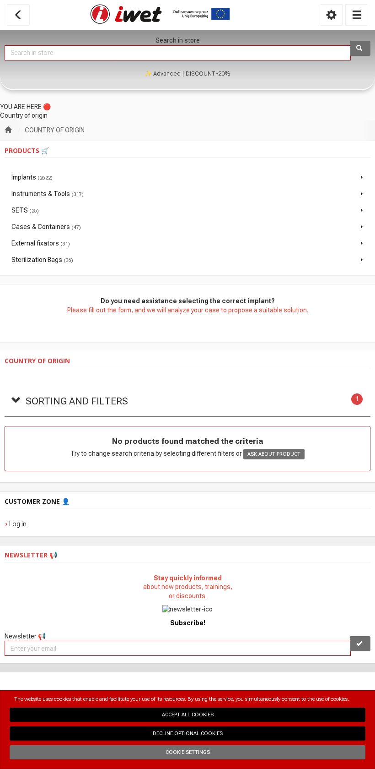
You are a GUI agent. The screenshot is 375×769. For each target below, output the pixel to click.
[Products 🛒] (356, 15)
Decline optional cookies (188, 733)
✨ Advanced (163, 73)
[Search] (360, 48)
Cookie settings (188, 752)
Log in (18, 524)
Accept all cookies (188, 715)
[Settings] (331, 15)
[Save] (360, 643)
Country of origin (55, 130)
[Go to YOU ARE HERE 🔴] (8, 130)
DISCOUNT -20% (208, 73)
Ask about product (273, 454)
